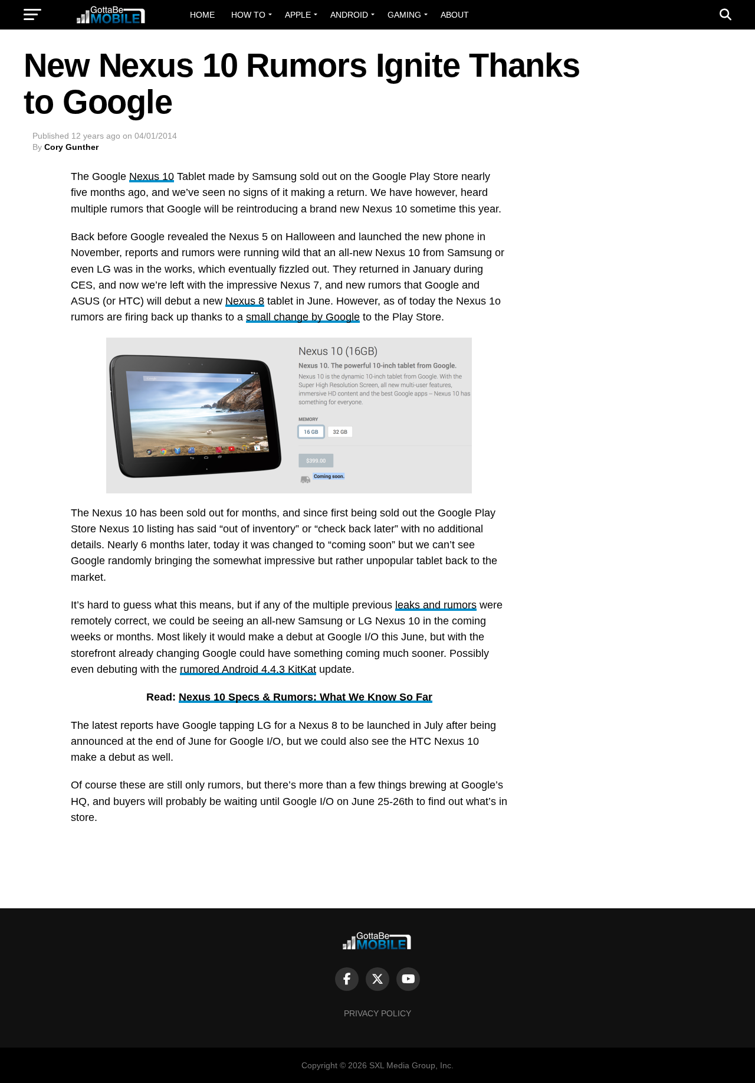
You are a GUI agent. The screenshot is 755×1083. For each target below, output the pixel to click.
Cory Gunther (71, 147)
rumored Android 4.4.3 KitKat (248, 669)
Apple (298, 14)
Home (202, 14)
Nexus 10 (151, 176)
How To (248, 14)
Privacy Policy (377, 1013)
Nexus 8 (244, 301)
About (455, 14)
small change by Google (303, 317)
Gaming (404, 14)
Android (349, 14)
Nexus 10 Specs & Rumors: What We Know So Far (305, 697)
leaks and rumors (436, 605)
